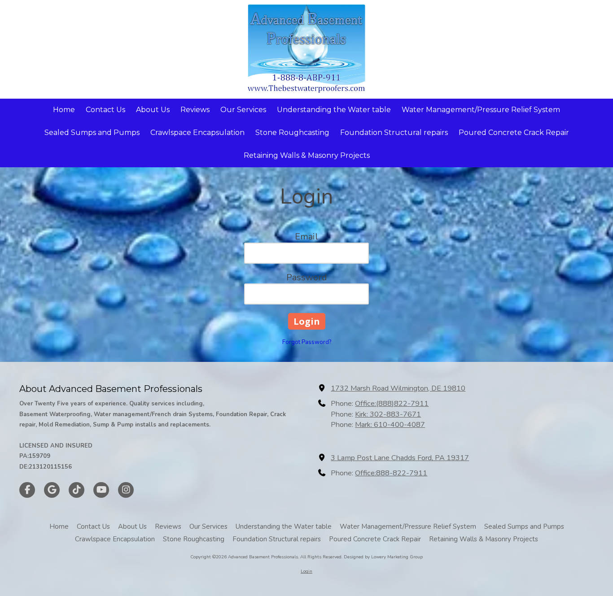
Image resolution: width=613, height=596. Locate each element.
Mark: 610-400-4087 (390, 425)
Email (306, 237)
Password (306, 277)
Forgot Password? (306, 342)
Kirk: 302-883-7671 (388, 414)
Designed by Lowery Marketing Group (383, 557)
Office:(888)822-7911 (392, 404)
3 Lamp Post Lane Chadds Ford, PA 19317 (400, 458)
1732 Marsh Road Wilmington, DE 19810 (398, 388)
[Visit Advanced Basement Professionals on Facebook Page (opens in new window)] (27, 490)
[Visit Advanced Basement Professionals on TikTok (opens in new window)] (76, 490)
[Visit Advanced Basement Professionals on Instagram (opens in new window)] (126, 490)
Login (306, 571)
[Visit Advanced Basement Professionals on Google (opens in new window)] (52, 490)
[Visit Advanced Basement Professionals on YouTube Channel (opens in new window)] (101, 490)
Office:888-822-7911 (391, 473)
